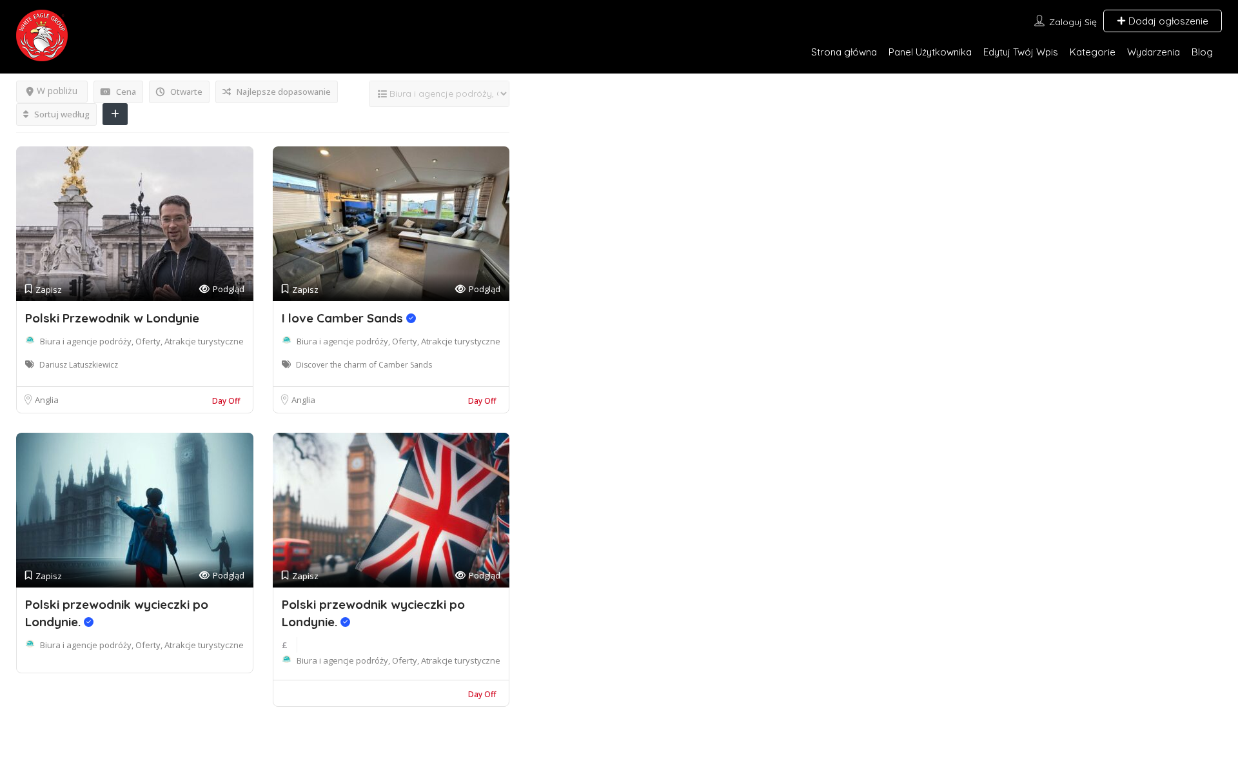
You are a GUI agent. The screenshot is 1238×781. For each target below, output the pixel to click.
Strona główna (844, 52)
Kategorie (1092, 52)
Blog (1202, 52)
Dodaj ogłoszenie (1167, 21)
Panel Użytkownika (930, 52)
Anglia (47, 400)
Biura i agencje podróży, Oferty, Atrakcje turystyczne (142, 341)
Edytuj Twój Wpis (1020, 52)
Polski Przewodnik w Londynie (112, 318)
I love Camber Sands (344, 318)
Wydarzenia (1153, 52)
